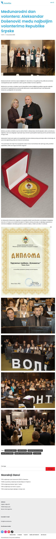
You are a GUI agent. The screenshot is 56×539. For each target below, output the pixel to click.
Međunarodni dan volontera (35, 450)
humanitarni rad (22, 450)
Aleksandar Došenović (10, 450)
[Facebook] (2, 532)
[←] (6, 2)
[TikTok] (12, 532)
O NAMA (19, 535)
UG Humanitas (37, 453)
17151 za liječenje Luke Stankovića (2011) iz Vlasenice (14, 479)
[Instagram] (5, 532)
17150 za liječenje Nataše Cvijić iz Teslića (11, 484)
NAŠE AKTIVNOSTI (34, 535)
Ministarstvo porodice (7, 453)
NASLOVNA (13, 535)
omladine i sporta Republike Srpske (23, 453)
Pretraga (3, 466)
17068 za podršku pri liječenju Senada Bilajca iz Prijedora (16, 482)
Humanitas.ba (4, 537)
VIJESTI (2, 35)
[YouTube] (9, 532)
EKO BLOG (43, 535)
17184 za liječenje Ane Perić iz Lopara (10, 486)
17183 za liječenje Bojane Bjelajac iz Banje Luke (13, 489)
